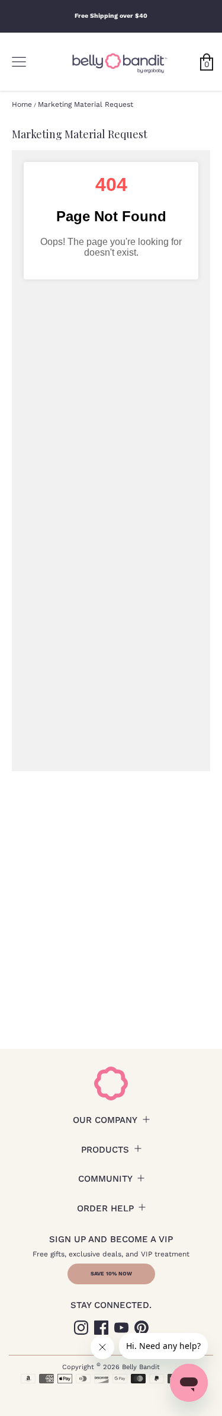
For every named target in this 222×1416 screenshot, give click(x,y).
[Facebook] (101, 1327)
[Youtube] (121, 1327)
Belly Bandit (141, 1367)
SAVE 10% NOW (111, 1274)
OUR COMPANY (105, 1120)
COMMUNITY (105, 1178)
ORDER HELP (105, 1208)
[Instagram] (81, 1327)
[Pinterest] (141, 1327)
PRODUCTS (105, 1149)
